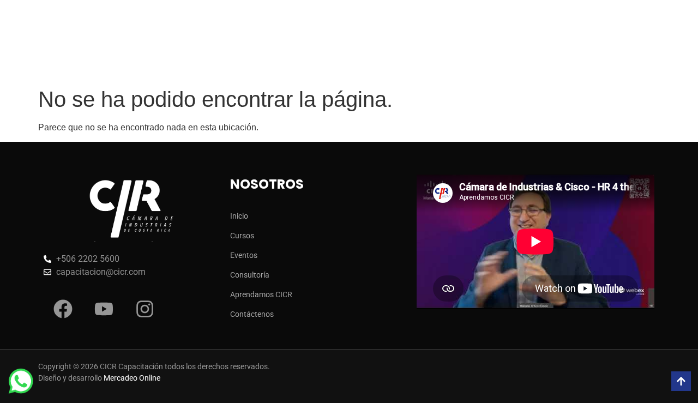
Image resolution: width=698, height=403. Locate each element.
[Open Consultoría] (389, 36)
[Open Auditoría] (441, 36)
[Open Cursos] (259, 36)
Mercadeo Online (132, 378)
